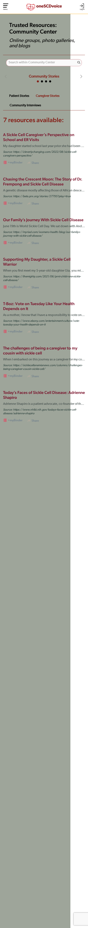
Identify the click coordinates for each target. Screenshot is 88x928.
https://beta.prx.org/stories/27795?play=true (42, 196)
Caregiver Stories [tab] (48, 96)
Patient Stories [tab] (19, 96)
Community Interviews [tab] (25, 105)
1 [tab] (38, 81)
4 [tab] (50, 81)
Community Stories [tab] (44, 76)
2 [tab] (42, 81)
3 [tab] (46, 81)
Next (81, 76)
